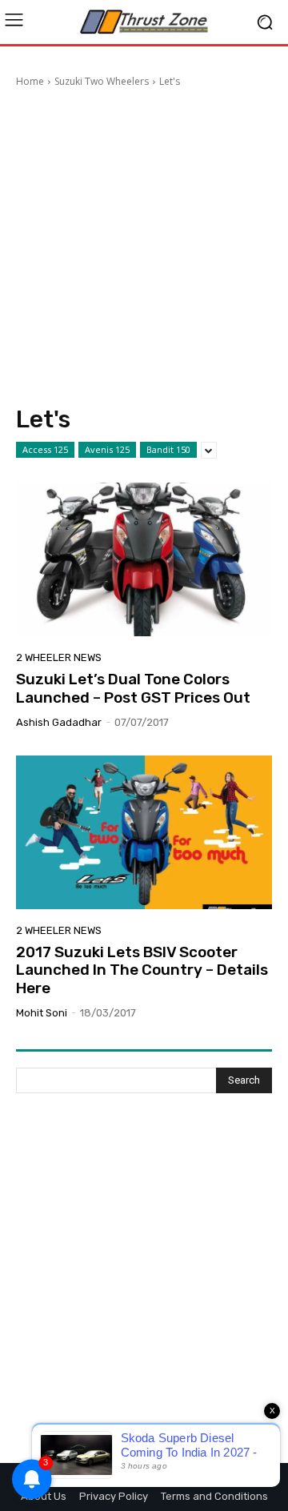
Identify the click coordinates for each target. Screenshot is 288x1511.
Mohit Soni (41, 1013)
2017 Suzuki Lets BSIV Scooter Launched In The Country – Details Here (142, 970)
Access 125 (45, 449)
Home (30, 81)
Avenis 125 (107, 449)
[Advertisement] (144, 249)
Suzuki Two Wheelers (101, 81)
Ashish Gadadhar (59, 722)
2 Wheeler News (59, 657)
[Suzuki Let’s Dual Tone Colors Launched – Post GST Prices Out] (144, 559)
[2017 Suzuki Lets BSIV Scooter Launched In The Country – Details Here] (144, 832)
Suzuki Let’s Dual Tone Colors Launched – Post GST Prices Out (133, 688)
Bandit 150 (168, 449)
